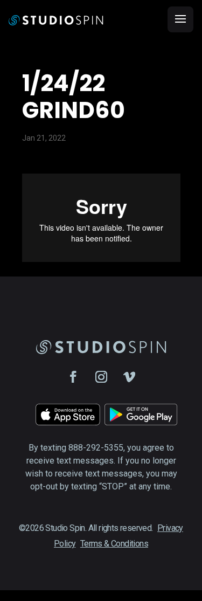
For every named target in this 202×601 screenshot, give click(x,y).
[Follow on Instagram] (101, 377)
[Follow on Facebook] (73, 377)
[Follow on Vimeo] (129, 377)
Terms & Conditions (114, 543)
